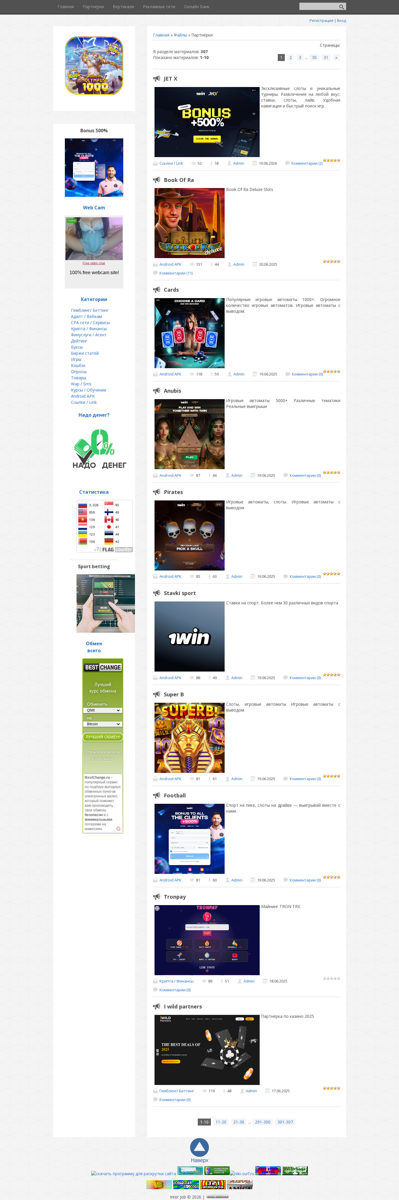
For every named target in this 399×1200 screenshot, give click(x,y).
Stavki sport (180, 592)
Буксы (77, 347)
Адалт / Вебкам (86, 316)
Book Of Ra (179, 179)
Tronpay (175, 896)
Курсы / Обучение (88, 390)
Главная (161, 35)
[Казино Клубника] (268, 1173)
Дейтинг (79, 341)
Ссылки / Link (171, 163)
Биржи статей (85, 353)
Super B (174, 694)
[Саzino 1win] (186, 1187)
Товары (78, 377)
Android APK (170, 264)
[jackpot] (94, 93)
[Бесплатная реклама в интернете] (190, 1173)
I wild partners (183, 1006)
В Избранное (103, 759)
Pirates (173, 491)
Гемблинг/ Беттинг (176, 1090)
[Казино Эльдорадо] (295, 1173)
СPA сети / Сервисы (90, 322)
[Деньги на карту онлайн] (100, 479)
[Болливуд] (213, 1187)
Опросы (78, 371)
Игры (76, 359)
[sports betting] (106, 631)
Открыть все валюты (103, 752)
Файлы (180, 35)
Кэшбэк (78, 365)
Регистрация (321, 20)
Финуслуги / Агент (89, 335)
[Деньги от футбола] (159, 1187)
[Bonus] (94, 195)
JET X (170, 78)
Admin (238, 163)
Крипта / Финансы (176, 981)
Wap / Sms (81, 384)
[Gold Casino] (240, 1187)
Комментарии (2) (307, 163)
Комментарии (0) (307, 374)
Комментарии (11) (175, 273)
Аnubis (172, 390)
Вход (341, 20)
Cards (171, 289)
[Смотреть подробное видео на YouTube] (118, 828)
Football (175, 795)
